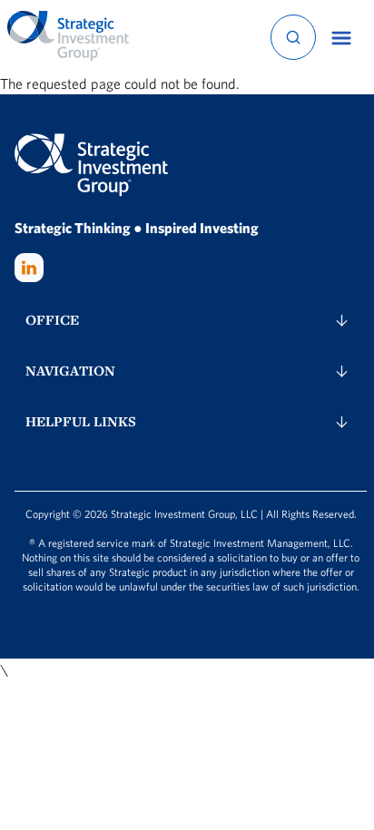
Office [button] (52, 319)
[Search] (293, 37)
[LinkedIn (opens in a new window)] (29, 267)
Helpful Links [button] (80, 421)
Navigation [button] (70, 370)
